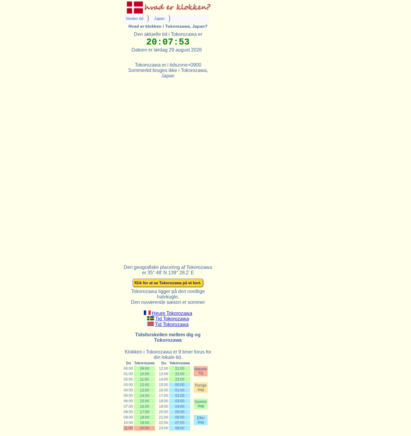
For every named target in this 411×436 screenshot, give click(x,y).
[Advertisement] (168, 169)
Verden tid (134, 18)
